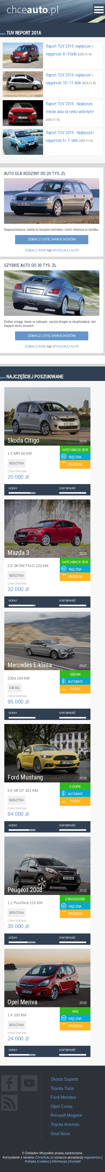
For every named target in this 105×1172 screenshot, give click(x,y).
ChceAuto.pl (44, 1157)
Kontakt (74, 1161)
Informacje (59, 1161)
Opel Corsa (61, 1106)
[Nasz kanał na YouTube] (29, 1091)
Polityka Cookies (37, 1161)
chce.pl (32, 7)
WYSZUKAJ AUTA (65, 250)
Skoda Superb (64, 1079)
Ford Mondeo (63, 1097)
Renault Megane (66, 1115)
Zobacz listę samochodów (52, 239)
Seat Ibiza (60, 1133)
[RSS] (9, 1110)
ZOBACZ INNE (35, 250)
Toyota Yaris (62, 1088)
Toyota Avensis (65, 1124)
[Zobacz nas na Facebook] (9, 1091)
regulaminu (92, 1157)
